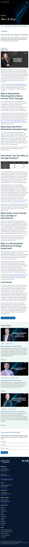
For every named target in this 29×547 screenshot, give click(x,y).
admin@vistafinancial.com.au (7, 478)
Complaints (3, 537)
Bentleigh (3, 521)
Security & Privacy (5, 533)
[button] (26, 2)
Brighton (3, 514)
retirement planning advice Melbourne (16, 274)
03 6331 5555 (4, 495)
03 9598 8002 (4, 471)
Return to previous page (8, 318)
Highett (2, 519)
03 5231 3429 (4, 487)
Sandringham (4, 511)
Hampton (3, 518)
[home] (5, 2)
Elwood (2, 512)
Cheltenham (3, 516)
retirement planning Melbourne (18, 84)
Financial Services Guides (6, 529)
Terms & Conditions (5, 535)
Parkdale (3, 525)
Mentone (3, 509)
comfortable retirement (19, 201)
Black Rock (3, 523)
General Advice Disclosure (7, 531)
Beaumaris (3, 507)
